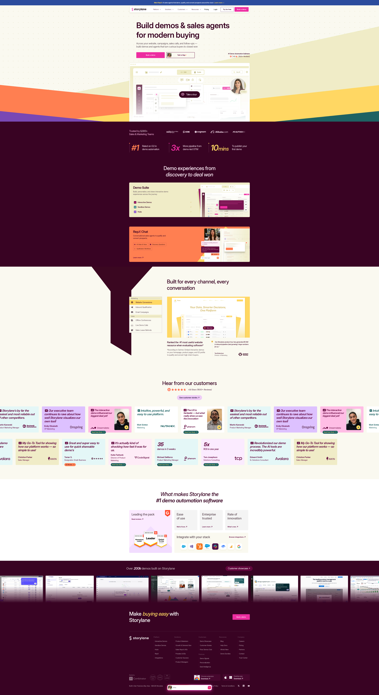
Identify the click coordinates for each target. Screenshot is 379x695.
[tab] (145, 301)
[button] (157, 9)
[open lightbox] (105, 419)
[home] (139, 9)
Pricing (206, 9)
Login (215, 9)
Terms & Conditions (228, 686)
